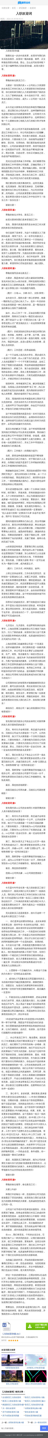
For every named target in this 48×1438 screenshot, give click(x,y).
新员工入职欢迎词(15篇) (35, 1397)
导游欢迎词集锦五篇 (33, 1416)
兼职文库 (19, 1435)
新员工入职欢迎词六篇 (34, 1405)
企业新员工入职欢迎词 (11, 1397)
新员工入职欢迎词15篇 (11, 1401)
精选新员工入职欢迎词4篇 (13, 1405)
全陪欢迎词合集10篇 (33, 1408)
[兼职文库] (24, 3)
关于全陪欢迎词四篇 (10, 1416)
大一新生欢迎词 (8, 1408)
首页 (14, 8)
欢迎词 (33, 8)
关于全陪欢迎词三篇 (10, 1412)
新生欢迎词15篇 (31, 1412)
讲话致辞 (23, 8)
